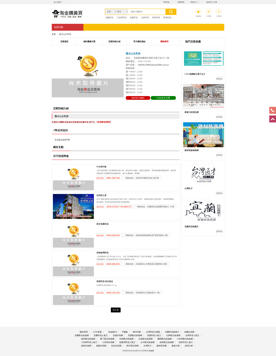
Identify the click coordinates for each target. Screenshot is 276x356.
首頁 (54, 34)
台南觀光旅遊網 (145, 339)
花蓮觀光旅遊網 (134, 335)
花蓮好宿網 (117, 335)
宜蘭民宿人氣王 (100, 335)
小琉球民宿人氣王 (88, 342)
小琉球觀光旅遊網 (184, 339)
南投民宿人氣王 (185, 342)
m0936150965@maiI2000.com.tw (153, 65)
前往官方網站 (138, 98)
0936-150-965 (144, 61)
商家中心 (193, 2)
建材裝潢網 (161, 346)
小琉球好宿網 (108, 342)
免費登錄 (181, 2)
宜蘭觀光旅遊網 (81, 335)
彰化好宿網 (116, 346)
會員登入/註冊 (211, 2)
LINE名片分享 (163, 98)
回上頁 (116, 310)
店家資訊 (64, 41)
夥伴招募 (136, 332)
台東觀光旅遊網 (173, 335)
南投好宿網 (85, 346)
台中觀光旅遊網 (147, 342)
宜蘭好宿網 (189, 332)
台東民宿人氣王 (192, 335)
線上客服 (57, 2)
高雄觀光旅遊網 (126, 339)
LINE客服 (97, 332)
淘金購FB (112, 332)
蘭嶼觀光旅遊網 (164, 339)
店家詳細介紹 (114, 41)
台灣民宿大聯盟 (152, 332)
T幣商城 (166, 2)
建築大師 (175, 346)
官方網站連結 (139, 41)
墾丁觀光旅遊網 (107, 339)
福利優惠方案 (89, 41)
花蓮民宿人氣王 (153, 335)
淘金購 (151, 351)
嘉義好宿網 (101, 346)
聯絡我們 (164, 41)
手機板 (124, 332)
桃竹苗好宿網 (132, 346)
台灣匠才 (147, 346)
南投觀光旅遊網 (166, 342)
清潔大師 (188, 346)
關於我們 (83, 332)
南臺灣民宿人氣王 (127, 342)
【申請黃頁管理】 (104, 122)
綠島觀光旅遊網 (87, 339)
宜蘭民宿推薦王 (171, 332)
